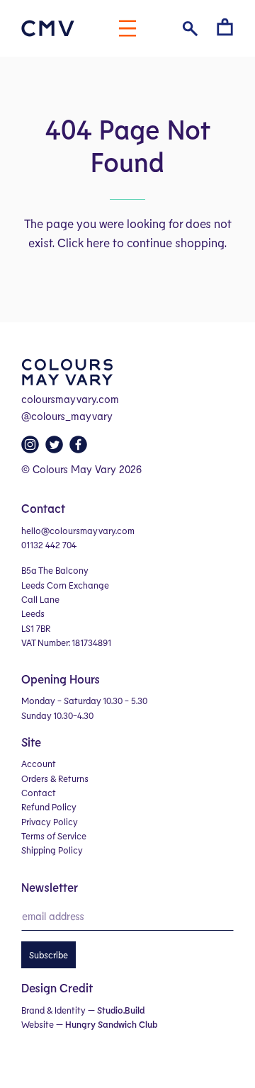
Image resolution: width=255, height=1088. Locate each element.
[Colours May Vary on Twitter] (56, 448)
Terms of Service (53, 836)
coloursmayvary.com (70, 398)
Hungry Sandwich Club (111, 1024)
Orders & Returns (55, 778)
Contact (38, 792)
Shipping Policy (52, 850)
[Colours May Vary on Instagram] (31, 448)
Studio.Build (120, 1010)
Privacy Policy (49, 821)
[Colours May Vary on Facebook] (80, 448)
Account (38, 763)
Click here (83, 242)
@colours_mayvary (67, 415)
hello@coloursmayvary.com (78, 530)
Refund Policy (48, 806)
